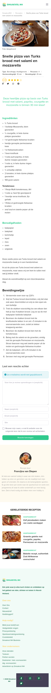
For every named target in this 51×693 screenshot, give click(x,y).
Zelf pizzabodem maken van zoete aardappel (34, 522)
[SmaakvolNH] (12, 4)
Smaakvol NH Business (11, 640)
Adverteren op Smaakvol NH (13, 666)
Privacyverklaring (8, 631)
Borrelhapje (11, 71)
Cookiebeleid (7, 637)
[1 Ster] (9, 80)
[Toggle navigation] (47, 4)
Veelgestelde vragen (10, 628)
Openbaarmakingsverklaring (13, 634)
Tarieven (5, 654)
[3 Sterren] (15, 80)
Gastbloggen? (7, 614)
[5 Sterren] (21, 80)
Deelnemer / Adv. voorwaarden (14, 660)
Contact (5, 608)
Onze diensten (7, 651)
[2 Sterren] (12, 80)
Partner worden (8, 657)
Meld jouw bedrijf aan (10, 625)
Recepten (19, 13)
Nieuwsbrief (7, 611)
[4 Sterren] (18, 80)
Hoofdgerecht (21, 71)
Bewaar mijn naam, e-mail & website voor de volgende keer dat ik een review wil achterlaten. (25, 430)
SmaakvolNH (7, 13)
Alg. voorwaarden (9, 663)
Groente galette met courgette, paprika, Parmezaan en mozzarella (35, 539)
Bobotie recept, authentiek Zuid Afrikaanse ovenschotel (35, 556)
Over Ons (6, 605)
